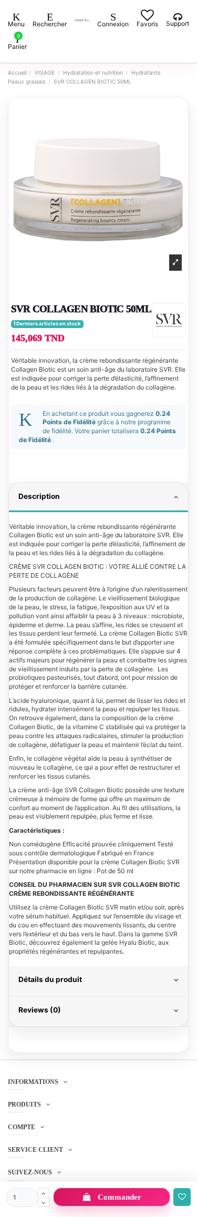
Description (39, 496)
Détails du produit (50, 979)
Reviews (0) (39, 1010)
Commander (119, 1197)
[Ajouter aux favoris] (182, 1197)
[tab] (98, 498)
